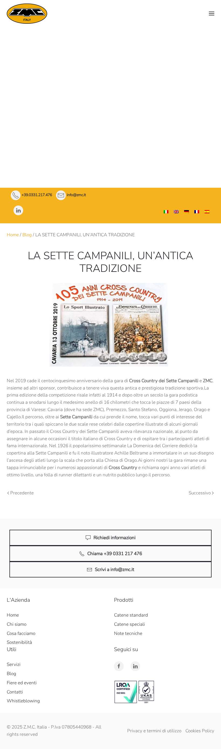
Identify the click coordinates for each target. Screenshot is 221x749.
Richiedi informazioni (115, 538)
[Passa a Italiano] (166, 211)
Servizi (110, 119)
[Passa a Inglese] (176, 211)
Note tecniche (110, 105)
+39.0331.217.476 (37, 195)
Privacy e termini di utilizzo (154, 731)
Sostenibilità (19, 642)
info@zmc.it (76, 195)
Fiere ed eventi (22, 683)
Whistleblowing (23, 701)
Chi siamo (110, 44)
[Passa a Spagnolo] (207, 211)
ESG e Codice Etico (110, 133)
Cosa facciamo (110, 65)
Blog (27, 235)
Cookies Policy (199, 731)
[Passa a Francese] (197, 211)
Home (13, 235)
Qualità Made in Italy (110, 57)
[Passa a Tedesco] (186, 211)
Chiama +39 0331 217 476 (114, 553)
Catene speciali (110, 91)
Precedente (22, 493)
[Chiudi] (215, 32)
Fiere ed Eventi (110, 146)
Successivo (200, 493)
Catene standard (111, 78)
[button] (211, 13)
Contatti (110, 160)
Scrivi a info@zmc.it (114, 569)
